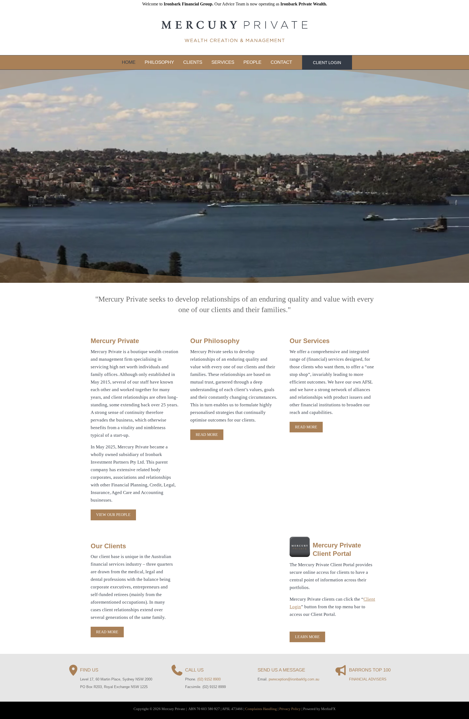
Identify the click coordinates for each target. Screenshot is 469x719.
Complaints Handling (261, 709)
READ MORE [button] (207, 435)
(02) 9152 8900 (209, 679)
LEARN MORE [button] (307, 637)
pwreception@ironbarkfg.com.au (294, 679)
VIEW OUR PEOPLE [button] (113, 515)
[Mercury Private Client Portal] (300, 546)
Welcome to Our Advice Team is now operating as (234, 4)
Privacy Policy (290, 709)
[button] (327, 62)
